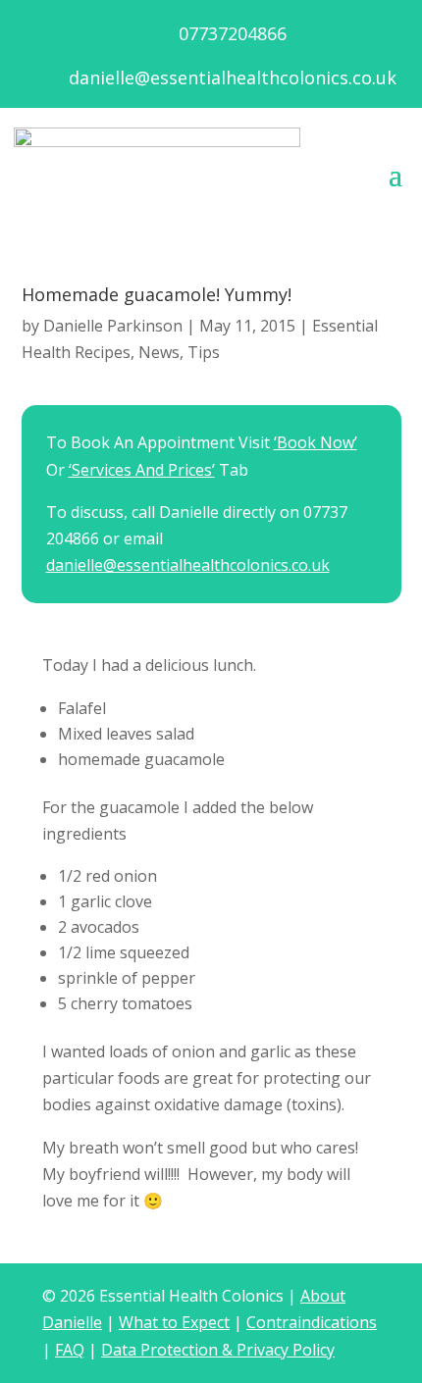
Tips (203, 352)
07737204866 (233, 33)
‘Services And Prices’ (142, 470)
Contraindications (311, 1322)
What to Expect (174, 1322)
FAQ (69, 1349)
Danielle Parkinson (113, 325)
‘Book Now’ (315, 442)
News (159, 352)
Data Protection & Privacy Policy (218, 1349)
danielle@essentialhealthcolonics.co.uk (232, 77)
